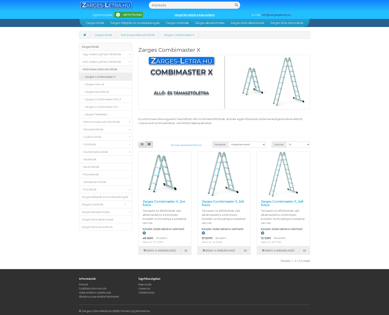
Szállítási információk (93, 288)
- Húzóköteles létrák (106, 151)
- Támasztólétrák (106, 129)
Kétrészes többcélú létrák (138, 35)
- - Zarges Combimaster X (98, 76)
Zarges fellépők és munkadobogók (135, 23)
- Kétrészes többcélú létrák (106, 69)
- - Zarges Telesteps (94, 114)
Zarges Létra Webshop (97, 311)
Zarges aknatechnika (209, 23)
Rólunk (83, 284)
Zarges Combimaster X (179, 35)
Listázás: (279, 144)
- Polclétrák (106, 189)
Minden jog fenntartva (135, 311)
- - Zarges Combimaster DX (100, 106)
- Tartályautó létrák (94, 181)
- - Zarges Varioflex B (95, 91)
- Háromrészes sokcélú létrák (106, 121)
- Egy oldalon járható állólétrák (106, 54)
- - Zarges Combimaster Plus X (101, 99)
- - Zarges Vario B (93, 84)
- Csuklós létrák (106, 136)
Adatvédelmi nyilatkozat (95, 292)
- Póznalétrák (90, 174)
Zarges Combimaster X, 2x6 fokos (223, 203)
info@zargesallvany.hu (276, 14)
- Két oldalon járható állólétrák (106, 61)
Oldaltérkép (146, 292)
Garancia (144, 288)
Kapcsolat (145, 284)
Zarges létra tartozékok (286, 23)
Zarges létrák (95, 23)
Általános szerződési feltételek (99, 296)
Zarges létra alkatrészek (247, 23)
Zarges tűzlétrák (177, 23)
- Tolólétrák (106, 144)
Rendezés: (220, 144)
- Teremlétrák (90, 166)
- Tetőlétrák (89, 159)
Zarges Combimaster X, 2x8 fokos (282, 203)
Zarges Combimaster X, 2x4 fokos (164, 203)
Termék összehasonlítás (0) (186, 145)
